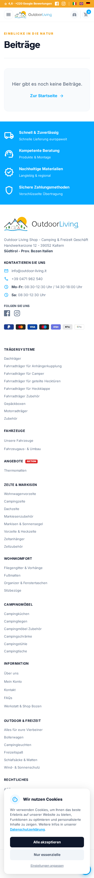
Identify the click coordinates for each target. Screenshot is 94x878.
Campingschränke (18, 636)
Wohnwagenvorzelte (20, 494)
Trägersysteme (19, 349)
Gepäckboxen (15, 404)
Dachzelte (11, 509)
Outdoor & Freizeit (22, 721)
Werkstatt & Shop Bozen (23, 706)
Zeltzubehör (13, 546)
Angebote (13, 461)
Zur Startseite (47, 96)
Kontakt (10, 690)
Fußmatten (12, 575)
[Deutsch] (88, 4)
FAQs (8, 698)
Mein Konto (13, 681)
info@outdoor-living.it (25, 270)
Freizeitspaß (13, 752)
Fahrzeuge (14, 431)
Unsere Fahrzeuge (18, 440)
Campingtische (15, 651)
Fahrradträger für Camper (24, 373)
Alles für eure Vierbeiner (23, 730)
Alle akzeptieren (47, 842)
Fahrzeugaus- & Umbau (22, 449)
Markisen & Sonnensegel (23, 524)
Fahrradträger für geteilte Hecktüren (32, 381)
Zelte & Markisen (20, 485)
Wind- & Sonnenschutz (22, 767)
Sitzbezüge (12, 590)
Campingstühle (15, 644)
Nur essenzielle (47, 854)
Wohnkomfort (18, 558)
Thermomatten (15, 470)
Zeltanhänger (14, 539)
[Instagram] (63, 4)
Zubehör (10, 418)
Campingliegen (15, 621)
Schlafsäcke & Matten (20, 760)
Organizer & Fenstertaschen (25, 583)
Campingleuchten (17, 745)
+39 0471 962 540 (23, 278)
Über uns (11, 673)
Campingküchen (16, 614)
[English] (81, 4)
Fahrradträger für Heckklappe (27, 389)
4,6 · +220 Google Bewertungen (28, 4)
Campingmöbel (18, 604)
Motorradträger (16, 411)
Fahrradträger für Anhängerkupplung (33, 366)
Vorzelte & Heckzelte (20, 531)
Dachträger (12, 358)
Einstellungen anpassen (47, 865)
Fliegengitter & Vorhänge (23, 568)
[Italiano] (74, 4)
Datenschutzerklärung (27, 829)
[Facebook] (57, 4)
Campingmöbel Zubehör (23, 629)
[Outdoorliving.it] (33, 14)
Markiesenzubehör (18, 516)
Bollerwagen (14, 737)
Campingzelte (14, 501)
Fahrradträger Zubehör (22, 396)
